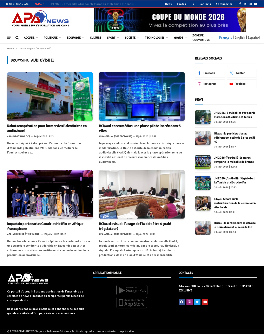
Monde (178, 37)
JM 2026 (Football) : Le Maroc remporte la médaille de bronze (234, 160)
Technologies (155, 37)
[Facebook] (182, 302)
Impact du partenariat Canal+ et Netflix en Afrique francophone (45, 226)
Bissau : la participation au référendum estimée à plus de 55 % (234, 138)
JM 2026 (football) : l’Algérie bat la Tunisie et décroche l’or (234, 180)
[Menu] (9, 37)
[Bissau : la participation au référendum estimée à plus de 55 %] (203, 138)
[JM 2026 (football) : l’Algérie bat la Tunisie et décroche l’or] (203, 183)
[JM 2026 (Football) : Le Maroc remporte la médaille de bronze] (203, 162)
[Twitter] (197, 302)
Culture (95, 37)
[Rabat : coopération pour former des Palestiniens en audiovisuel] (50, 96)
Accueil (29, 37)
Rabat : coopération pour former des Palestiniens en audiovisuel (47, 128)
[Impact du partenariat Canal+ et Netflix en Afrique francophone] (50, 194)
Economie (74, 37)
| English (238, 37)
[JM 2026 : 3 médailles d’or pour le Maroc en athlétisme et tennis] (203, 117)
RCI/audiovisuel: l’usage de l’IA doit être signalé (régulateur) (135, 226)
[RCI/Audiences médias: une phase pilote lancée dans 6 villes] (142, 96)
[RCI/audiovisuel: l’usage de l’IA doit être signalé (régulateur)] (142, 194)
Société (130, 37)
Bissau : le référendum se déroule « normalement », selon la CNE (235, 225)
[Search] (17, 37)
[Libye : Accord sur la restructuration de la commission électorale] (203, 203)
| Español (253, 37)
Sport (111, 37)
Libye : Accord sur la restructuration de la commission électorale (235, 203)
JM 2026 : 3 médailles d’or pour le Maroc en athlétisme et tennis (234, 115)
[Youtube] (205, 302)
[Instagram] (189, 302)
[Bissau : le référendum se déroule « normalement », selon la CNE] (203, 228)
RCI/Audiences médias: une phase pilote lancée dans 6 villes (139, 128)
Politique (51, 37)
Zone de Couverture (201, 37)
